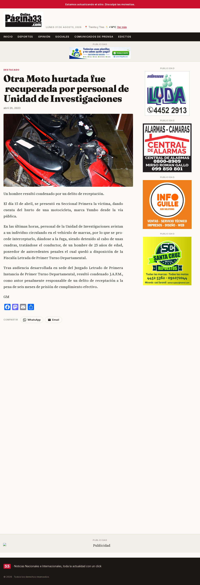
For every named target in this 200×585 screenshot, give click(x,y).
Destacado (12, 69)
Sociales (62, 36)
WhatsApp (34, 319)
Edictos (124, 36)
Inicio (8, 36)
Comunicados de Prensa (93, 36)
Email (55, 319)
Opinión (44, 36)
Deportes (25, 36)
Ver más (122, 27)
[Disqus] (68, 372)
